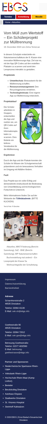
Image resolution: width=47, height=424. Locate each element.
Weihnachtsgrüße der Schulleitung (22, 265)
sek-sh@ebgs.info (20, 311)
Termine (8, 17)
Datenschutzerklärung (15, 284)
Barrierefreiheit (12, 288)
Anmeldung (23, 17)
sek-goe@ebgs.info (21, 335)
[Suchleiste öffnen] (35, 7)
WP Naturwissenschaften (26, 254)
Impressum (10, 279)
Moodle (38, 17)
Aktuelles (11, 247)
